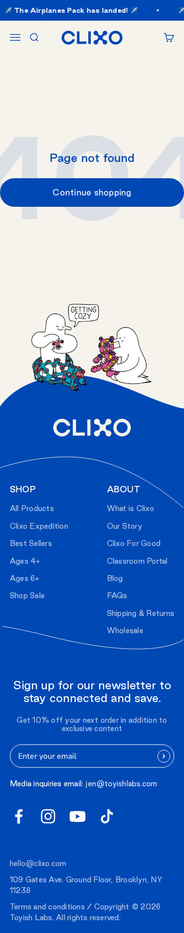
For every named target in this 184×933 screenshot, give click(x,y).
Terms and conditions (47, 906)
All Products (32, 508)
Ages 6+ (25, 578)
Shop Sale (27, 595)
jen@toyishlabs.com (121, 783)
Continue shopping (92, 192)
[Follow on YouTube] (77, 816)
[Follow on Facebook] (18, 816)
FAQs (117, 595)
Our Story (124, 526)
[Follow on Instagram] (48, 816)
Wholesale (125, 630)
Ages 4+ (25, 561)
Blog (115, 578)
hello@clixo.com (38, 863)
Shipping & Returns (140, 613)
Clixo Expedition (39, 526)
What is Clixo (130, 508)
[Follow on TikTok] (107, 816)
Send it (164, 756)
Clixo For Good (133, 543)
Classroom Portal (137, 561)
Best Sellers (31, 543)
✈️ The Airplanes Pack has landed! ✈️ (70, 10)
